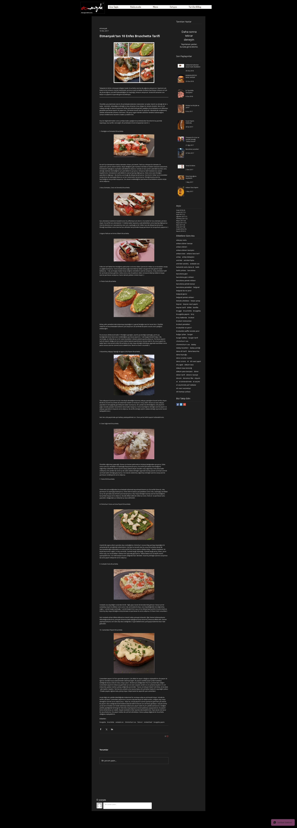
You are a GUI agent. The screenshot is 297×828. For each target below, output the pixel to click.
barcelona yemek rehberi (186, 280)
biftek (189, 307)
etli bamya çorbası (183, 392)
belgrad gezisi (181, 294)
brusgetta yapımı (159, 722)
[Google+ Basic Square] (184, 404)
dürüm (179, 378)
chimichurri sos (182, 341)
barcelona (191, 270)
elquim (197, 378)
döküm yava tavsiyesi (184, 371)
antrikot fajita (189, 260)
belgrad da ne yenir (184, 291)
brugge (179, 311)
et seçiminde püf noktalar (186, 385)
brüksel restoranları (184, 321)
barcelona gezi (182, 274)
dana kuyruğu (181, 355)
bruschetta (110, 722)
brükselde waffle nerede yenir (188, 331)
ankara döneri (181, 247)
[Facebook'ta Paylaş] (101, 729)
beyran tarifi (181, 307)
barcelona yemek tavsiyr (185, 284)
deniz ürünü (181, 361)
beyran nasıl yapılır (190, 304)
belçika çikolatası (182, 301)
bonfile (195, 307)
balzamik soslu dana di (185, 267)
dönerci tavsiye (192, 375)
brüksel (191, 318)
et (177, 382)
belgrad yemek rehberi (185, 297)
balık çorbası (181, 270)
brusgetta (103, 722)
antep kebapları (188, 257)
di (188, 361)
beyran (179, 304)
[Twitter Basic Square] (181, 404)
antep (178, 257)
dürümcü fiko (188, 378)
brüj (192, 314)
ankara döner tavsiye (184, 243)
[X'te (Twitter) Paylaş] (106, 729)
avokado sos (120, 722)
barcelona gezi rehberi (185, 277)
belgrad (196, 287)
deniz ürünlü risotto (184, 358)
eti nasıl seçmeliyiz (183, 388)
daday (193, 344)
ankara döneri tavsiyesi (185, 250)
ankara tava (180, 254)
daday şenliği (195, 348)
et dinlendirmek (185, 382)
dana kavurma (193, 351)
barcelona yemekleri (184, 287)
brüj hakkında (181, 318)
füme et (139, 722)
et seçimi (196, 382)
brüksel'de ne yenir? (184, 328)
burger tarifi (193, 338)
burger (190, 334)
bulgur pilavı (181, 334)
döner (196, 371)
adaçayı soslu (181, 240)
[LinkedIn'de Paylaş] (112, 729)
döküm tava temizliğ (184, 368)
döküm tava (189, 365)
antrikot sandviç (182, 264)
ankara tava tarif (193, 254)
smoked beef (148, 722)
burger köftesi (181, 338)
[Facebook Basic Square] (177, 404)
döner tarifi (180, 375)
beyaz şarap (195, 301)
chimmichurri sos (130, 722)
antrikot (179, 260)
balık (197, 267)
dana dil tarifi (181, 351)
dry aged (179, 365)
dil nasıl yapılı (195, 361)
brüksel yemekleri (183, 324)
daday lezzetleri (182, 348)
